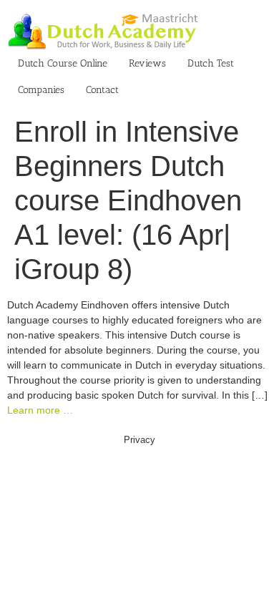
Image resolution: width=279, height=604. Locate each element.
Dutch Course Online (62, 63)
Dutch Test (210, 63)
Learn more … (40, 410)
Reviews (147, 63)
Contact (102, 90)
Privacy (139, 439)
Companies (41, 90)
